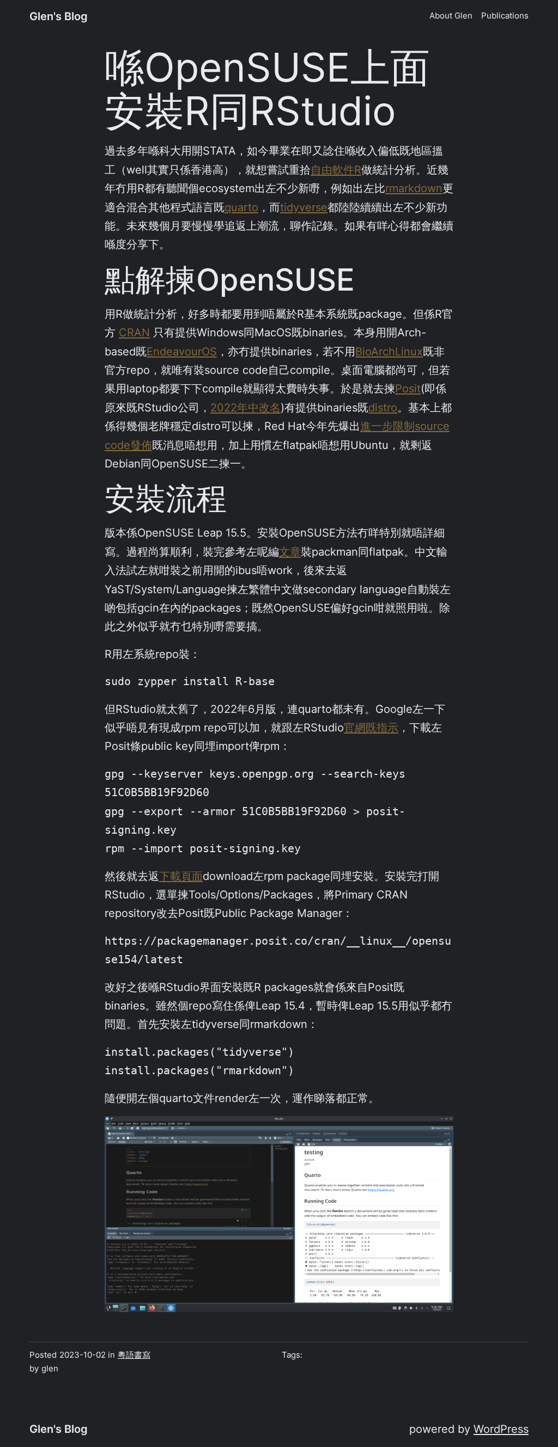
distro (382, 407)
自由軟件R (336, 169)
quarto (241, 207)
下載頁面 (181, 876)
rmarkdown (413, 188)
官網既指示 (371, 727)
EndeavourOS (182, 351)
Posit (408, 388)
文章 (290, 551)
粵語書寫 (134, 1355)
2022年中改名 (245, 407)
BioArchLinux (389, 351)
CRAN (134, 332)
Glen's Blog (58, 16)
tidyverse (303, 207)
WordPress (501, 1429)
